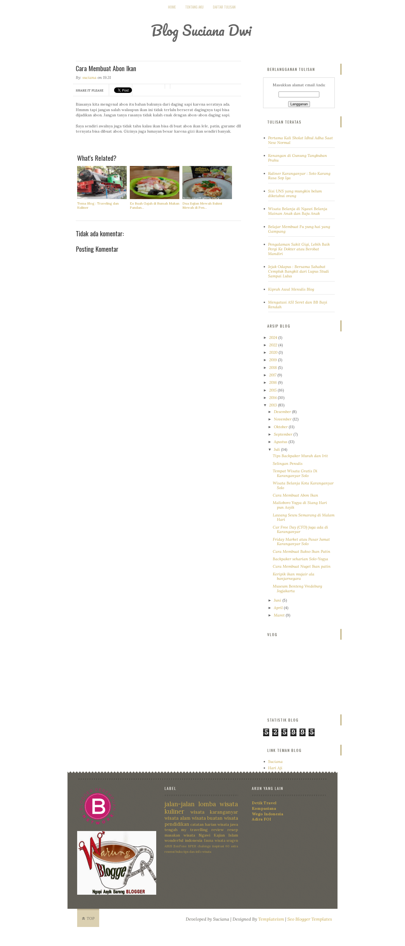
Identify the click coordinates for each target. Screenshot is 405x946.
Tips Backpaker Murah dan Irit (300, 455)
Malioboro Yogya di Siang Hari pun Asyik (300, 505)
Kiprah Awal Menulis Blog (291, 289)
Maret (280, 615)
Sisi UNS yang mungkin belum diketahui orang (295, 193)
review (217, 829)
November (283, 419)
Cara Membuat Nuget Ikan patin (302, 566)
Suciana (275, 761)
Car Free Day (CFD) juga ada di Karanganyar (300, 529)
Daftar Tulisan (224, 7)
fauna (208, 840)
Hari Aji (275, 767)
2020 (274, 352)
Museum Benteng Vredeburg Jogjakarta (297, 588)
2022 (273, 344)
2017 (273, 374)
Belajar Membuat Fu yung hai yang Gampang (299, 229)
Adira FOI (261, 819)
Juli (277, 449)
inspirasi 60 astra (225, 846)
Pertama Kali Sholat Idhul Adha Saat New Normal (300, 140)
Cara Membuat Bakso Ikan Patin (301, 551)
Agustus (281, 441)
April (279, 607)
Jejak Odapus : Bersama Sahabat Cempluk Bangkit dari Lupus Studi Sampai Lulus (298, 271)
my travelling (194, 829)
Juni (278, 600)
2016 (273, 382)
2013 (273, 405)
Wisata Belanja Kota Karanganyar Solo (303, 485)
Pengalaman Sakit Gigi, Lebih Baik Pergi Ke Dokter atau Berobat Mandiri (299, 249)
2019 (273, 359)
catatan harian (203, 824)
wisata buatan (207, 818)
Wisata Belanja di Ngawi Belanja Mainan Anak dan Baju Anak (297, 211)
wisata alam (177, 818)
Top (91, 918)
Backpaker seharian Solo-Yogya (300, 558)
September (283, 434)
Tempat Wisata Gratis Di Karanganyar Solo (295, 473)
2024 (273, 337)
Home (172, 7)
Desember (283, 411)
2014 (273, 397)
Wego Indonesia (267, 813)
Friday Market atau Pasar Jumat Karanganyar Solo (301, 541)
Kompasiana (264, 808)
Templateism (271, 919)
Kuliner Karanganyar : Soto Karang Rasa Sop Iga (299, 176)
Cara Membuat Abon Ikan (295, 495)
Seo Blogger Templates (309, 919)
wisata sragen (226, 840)
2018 (273, 367)
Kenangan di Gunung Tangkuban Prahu (297, 158)
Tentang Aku (194, 7)
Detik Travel (264, 802)
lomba (207, 804)
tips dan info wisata (197, 852)
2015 (273, 390)
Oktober (281, 426)
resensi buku (173, 852)
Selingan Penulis (288, 463)
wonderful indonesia (183, 840)
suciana (89, 77)
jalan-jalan (179, 804)
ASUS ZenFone (175, 846)
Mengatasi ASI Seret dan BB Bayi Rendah (297, 304)
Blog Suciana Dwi (201, 30)
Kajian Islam (226, 835)
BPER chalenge (199, 846)
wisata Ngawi (196, 835)
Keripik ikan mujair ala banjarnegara (293, 576)
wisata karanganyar (214, 812)
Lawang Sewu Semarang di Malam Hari (303, 517)
